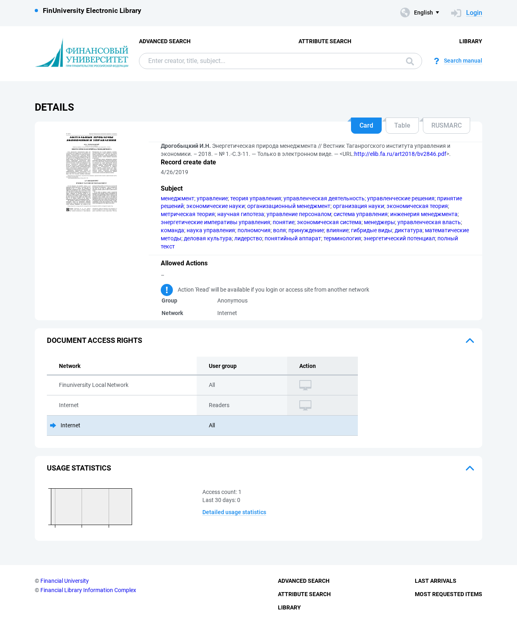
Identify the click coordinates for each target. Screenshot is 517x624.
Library (470, 41)
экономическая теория (417, 206)
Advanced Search (165, 41)
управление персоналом (299, 214)
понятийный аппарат (293, 238)
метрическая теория (188, 214)
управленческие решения (401, 198)
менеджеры (379, 222)
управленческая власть (429, 222)
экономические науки (215, 206)
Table (402, 125)
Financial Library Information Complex (88, 590)
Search (408, 61)
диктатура (408, 230)
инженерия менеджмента (424, 214)
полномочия (254, 230)
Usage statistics (79, 468)
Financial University (64, 581)
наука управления (211, 230)
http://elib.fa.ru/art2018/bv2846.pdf (400, 154)
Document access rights (94, 340)
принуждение (306, 230)
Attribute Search (324, 41)
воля (279, 230)
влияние (337, 230)
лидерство (248, 238)
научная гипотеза (240, 214)
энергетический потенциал (399, 238)
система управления (361, 214)
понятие (283, 222)
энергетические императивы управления (215, 222)
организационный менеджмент (288, 206)
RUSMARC (446, 125)
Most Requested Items (448, 594)
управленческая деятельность (324, 198)
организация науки (358, 206)
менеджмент (177, 198)
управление (212, 198)
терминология (342, 238)
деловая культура (208, 238)
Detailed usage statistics (234, 512)
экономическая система (329, 222)
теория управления (255, 198)
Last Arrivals (435, 581)
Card (366, 125)
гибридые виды (371, 230)
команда (172, 230)
